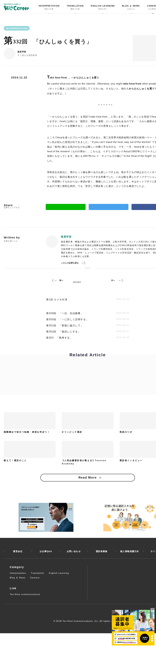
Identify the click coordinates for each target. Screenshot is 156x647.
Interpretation (18, 573)
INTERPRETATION (49, 7)
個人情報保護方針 (129, 551)
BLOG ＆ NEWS (131, 7)
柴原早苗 (22, 52)
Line (66, 207)
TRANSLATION (75, 7)
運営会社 (18, 551)
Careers (35, 577)
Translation (37, 573)
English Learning (59, 573)
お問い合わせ (74, 551)
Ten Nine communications (25, 594)
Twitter (109, 207)
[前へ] (54, 280)
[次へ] (121, 280)
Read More (87, 477)
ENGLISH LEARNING (103, 7)
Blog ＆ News (17, 577)
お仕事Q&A (46, 551)
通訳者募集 (102, 551)
